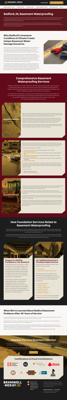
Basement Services (20, 7)
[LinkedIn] (28, 384)
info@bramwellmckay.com (48, 389)
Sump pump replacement (30, 151)
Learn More (10, 121)
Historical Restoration (54, 7)
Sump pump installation (30, 150)
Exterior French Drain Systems (31, 172)
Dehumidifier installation (30, 155)
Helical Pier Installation (43, 292)
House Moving (40, 269)
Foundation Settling (42, 290)
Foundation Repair (41, 285)
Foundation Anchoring (42, 289)
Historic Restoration (34, 387)
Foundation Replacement (43, 287)
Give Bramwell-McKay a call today (47, 348)
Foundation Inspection (42, 283)
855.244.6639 (44, 2)
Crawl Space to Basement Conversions (46, 270)
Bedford (5, 24)
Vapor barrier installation (30, 153)
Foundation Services (30, 7)
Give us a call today (41, 295)
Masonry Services (33, 381)
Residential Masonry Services (9, 7)
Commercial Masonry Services (42, 7)
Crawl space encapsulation (30, 158)
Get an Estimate (56, 2)
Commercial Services (34, 386)
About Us (61, 7)
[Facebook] (28, 382)
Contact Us (33, 352)
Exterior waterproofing (29, 160)
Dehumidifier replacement (30, 156)
